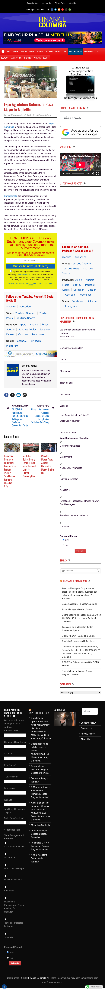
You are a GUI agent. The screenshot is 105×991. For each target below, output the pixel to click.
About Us (72, 3)
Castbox (23, 334)
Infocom (24, 51)
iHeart (45, 324)
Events (46, 57)
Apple (23, 324)
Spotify (10, 329)
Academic (65, 489)
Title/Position (66, 382)
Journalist (64, 526)
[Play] (63, 173)
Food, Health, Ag (75, 51)
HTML (67, 540)
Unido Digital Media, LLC (35, 9)
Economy (4, 57)
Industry (49, 51)
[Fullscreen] (97, 173)
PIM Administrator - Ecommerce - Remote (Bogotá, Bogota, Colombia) (40, 792)
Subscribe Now (32, 3)
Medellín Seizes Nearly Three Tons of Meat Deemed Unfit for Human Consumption (29, 466)
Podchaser (38, 334)
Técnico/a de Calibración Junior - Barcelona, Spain (78, 628)
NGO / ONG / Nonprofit (71, 467)
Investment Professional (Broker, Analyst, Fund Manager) (80, 502)
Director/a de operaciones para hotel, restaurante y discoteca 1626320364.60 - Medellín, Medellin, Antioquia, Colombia (81, 651)
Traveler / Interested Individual (74, 515)
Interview (27, 57)
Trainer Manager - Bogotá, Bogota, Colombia (39, 834)
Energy (15, 51)
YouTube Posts (70, 268)
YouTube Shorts (26, 318)
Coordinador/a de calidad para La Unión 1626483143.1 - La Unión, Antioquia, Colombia (81, 618)
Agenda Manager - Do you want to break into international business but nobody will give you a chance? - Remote (79, 593)
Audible (34, 324)
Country (64, 359)
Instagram (12, 345)
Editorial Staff (44, 115)
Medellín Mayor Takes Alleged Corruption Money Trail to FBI (47, 464)
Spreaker (45, 329)
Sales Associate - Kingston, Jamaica (79, 603)
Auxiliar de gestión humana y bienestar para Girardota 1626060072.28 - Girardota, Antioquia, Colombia (41, 811)
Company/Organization (71, 347)
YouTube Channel (25, 313)
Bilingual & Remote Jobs (75, 580)
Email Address (67, 336)
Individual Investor (69, 478)
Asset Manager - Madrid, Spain (77, 609)
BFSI (8, 51)
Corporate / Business (70, 445)
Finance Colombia (37, 977)
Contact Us (46, 3)
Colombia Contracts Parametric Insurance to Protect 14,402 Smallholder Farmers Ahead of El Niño (10, 471)
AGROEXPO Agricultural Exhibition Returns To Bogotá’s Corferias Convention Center (20, 417)
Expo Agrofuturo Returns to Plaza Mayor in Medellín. (28, 107)
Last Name (65, 394)
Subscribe (25, 306)
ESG (97, 51)
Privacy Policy (60, 3)
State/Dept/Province (70, 420)
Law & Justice (16, 57)
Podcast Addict (27, 329)
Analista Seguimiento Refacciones (78, 641)
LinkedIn (36, 340)
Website (10, 306)
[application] (80, 164)
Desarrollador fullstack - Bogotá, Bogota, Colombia (77, 672)
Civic (65, 51)
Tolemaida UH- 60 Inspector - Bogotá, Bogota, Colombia (40, 846)
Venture (40, 51)
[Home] (3, 51)
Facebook (21, 340)
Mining (31, 51)
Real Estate (88, 51)
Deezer (10, 334)
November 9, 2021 (22, 115)
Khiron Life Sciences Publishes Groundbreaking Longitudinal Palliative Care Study (40, 416)
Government (66, 456)
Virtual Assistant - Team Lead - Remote (39, 858)
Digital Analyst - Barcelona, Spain (78, 635)
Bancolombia (10, 195)
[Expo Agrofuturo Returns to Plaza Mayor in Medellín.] (30, 82)
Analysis (37, 57)
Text (66, 545)
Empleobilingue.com (39, 713)
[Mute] (93, 173)
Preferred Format (69, 536)
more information (24, 274)
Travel (57, 51)
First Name (65, 371)
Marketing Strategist (40, 825)
